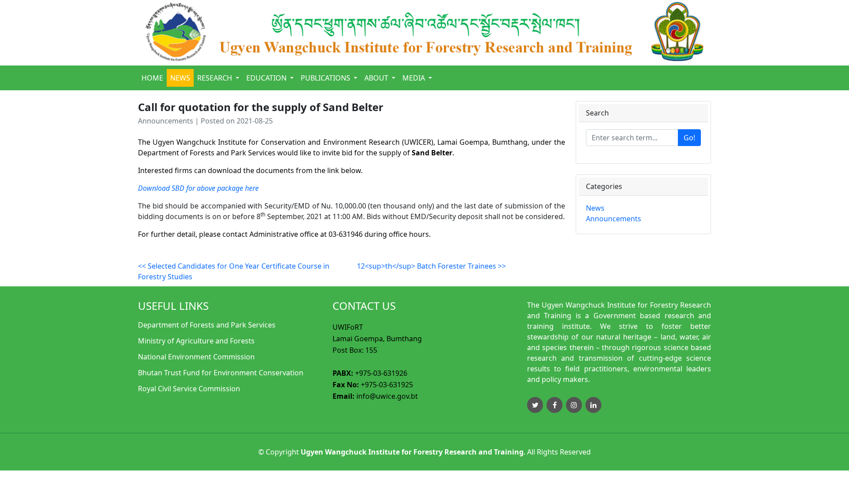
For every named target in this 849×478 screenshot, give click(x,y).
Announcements (613, 219)
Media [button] (414, 78)
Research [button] (215, 78)
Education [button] (267, 78)
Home (152, 78)
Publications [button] (326, 78)
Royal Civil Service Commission (189, 388)
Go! (689, 138)
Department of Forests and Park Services (206, 324)
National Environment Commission (196, 356)
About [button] (377, 78)
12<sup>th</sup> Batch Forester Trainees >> (431, 266)
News (180, 78)
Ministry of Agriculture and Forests (196, 340)
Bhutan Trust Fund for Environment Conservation (220, 372)
